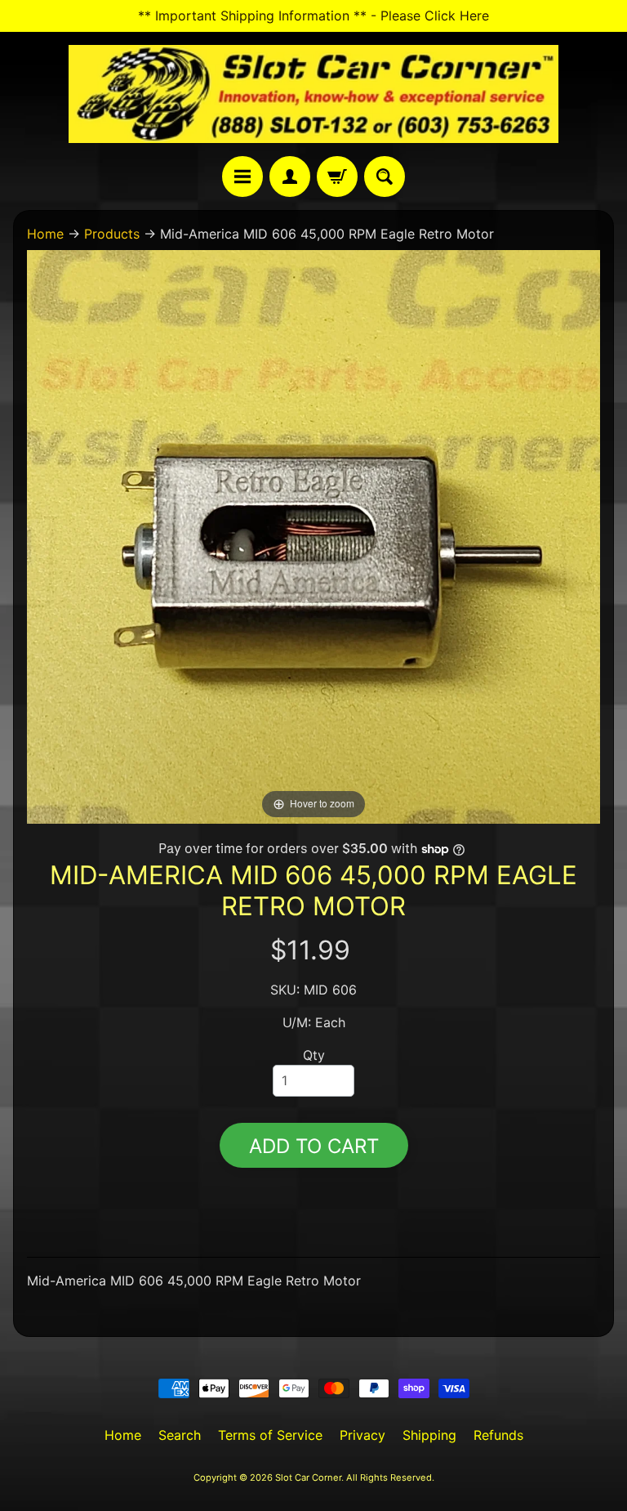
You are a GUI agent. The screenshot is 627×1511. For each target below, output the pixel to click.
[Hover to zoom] (313, 536)
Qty (314, 1055)
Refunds (498, 1435)
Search (179, 1435)
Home (45, 234)
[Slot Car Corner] (313, 94)
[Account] (289, 176)
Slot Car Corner (308, 1477)
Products (112, 234)
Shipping (429, 1435)
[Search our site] (384, 176)
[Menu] (242, 176)
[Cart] (337, 176)
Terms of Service (270, 1435)
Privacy (362, 1435)
